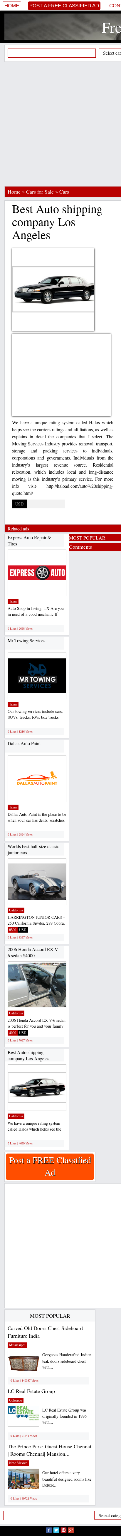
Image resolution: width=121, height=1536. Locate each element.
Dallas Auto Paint (24, 743)
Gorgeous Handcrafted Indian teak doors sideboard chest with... (66, 1361)
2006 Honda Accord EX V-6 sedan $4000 (33, 952)
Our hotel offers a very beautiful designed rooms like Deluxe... (66, 1479)
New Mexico (18, 1463)
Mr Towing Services (26, 640)
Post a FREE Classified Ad (64, 6)
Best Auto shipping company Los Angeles (28, 1055)
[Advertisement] (60, 123)
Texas (13, 601)
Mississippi (17, 1345)
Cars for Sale (40, 191)
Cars (64, 191)
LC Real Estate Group (31, 1390)
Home (11, 6)
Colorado (15, 1400)
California (16, 910)
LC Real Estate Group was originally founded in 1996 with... (64, 1416)
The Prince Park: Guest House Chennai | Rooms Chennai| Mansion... (49, 1450)
